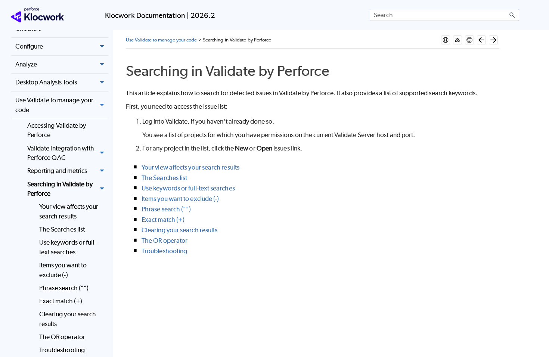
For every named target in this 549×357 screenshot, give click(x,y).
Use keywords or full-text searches (67, 247)
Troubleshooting (62, 350)
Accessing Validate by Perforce (56, 130)
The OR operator (62, 337)
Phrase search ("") (64, 288)
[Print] (469, 39)
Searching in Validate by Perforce (60, 189)
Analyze (26, 64)
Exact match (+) (60, 301)
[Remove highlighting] (457, 39)
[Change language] (445, 39)
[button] (512, 15)
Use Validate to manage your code (54, 105)
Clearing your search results (67, 318)
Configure (29, 46)
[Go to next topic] (493, 39)
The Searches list (62, 229)
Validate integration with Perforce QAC (60, 153)
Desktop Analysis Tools (46, 82)
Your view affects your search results (69, 211)
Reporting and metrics (57, 170)
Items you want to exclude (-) (63, 270)
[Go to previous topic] (481, 39)
